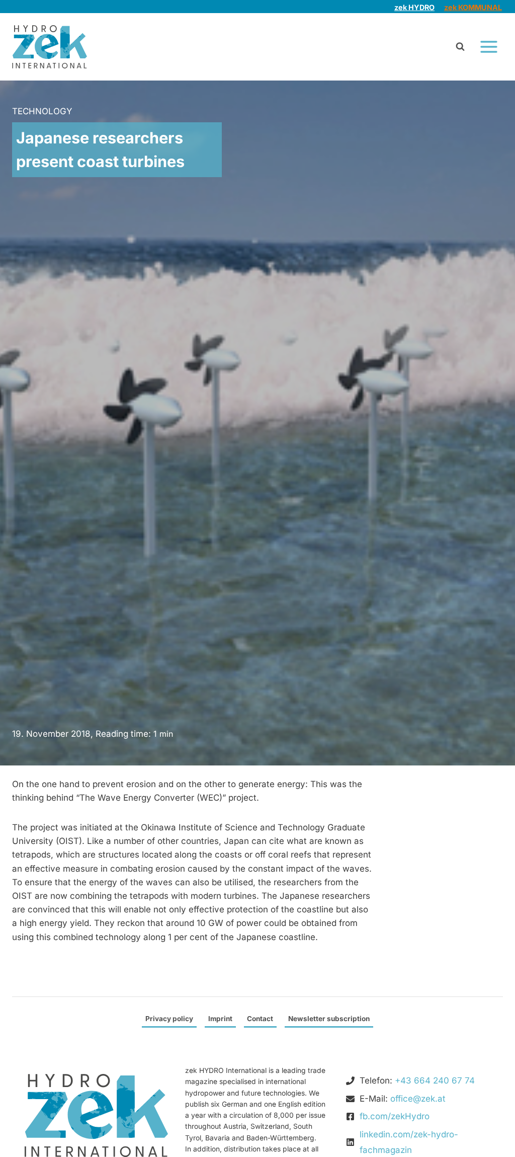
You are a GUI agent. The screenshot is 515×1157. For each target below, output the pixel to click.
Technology (42, 111)
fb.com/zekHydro (395, 1116)
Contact (260, 1019)
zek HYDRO (414, 7)
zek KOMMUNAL (473, 7)
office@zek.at (418, 1099)
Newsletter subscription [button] (329, 1019)
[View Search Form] (460, 47)
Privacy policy (169, 1019)
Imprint (220, 1019)
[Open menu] (488, 47)
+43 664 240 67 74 (435, 1080)
